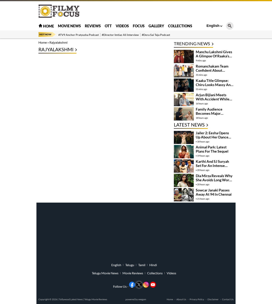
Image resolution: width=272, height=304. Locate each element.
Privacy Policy (197, 299)
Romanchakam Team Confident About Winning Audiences (212, 70)
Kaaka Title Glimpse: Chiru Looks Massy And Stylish (214, 84)
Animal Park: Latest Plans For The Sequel (212, 149)
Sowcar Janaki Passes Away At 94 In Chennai (214, 192)
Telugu (129, 265)
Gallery (156, 26)
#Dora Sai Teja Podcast (156, 34)
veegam (142, 299)
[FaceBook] (132, 285)
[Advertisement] (16, 99)
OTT (108, 26)
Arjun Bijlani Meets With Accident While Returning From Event (213, 99)
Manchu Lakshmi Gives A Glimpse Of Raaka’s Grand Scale (214, 56)
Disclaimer (213, 299)
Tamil (141, 265)
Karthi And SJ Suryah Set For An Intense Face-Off (212, 165)
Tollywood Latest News (71, 299)
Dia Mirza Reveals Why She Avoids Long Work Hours (214, 180)
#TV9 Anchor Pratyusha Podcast (78, 34)
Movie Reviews (132, 273)
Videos (122, 26)
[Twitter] (139, 285)
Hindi (153, 265)
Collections (180, 26)
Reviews (93, 26)
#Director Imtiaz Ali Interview (120, 34)
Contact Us (228, 299)
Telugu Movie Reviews (95, 299)
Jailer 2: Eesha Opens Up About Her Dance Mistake (212, 137)
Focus (139, 26)
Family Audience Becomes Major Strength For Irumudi (212, 113)
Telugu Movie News (105, 273)
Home (48, 26)
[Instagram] (146, 285)
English (212, 26)
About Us (181, 299)
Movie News (69, 26)
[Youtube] (153, 285)
